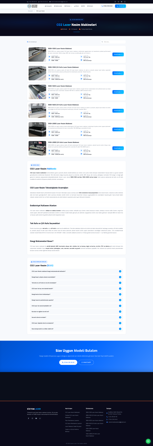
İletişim (90, 6)
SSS (83, 6)
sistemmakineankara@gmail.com (59, 1)
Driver (77, 6)
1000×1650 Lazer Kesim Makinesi (94, 420)
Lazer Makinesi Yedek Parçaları (73, 426)
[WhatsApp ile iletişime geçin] (148, 441)
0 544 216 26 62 (44, 1)
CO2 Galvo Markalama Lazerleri (73, 423)
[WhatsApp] (40, 418)
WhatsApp (87, 362)
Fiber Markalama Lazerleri (72, 420)
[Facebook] (28, 418)
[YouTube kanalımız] (121, 2)
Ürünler (68, 6)
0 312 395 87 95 (33, 1)
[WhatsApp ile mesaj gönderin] (125, 2)
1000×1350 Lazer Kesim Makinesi (94, 412)
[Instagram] (32, 418)
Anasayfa (49, 6)
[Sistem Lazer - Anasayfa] (32, 6)
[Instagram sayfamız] (118, 2)
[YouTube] (36, 418)
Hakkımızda (58, 6)
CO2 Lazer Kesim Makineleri (72, 412)
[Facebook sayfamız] (115, 2)
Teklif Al (121, 6)
